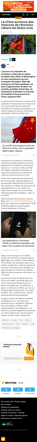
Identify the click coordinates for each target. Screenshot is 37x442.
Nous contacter (6, 404)
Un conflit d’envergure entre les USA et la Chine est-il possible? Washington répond (18, 148)
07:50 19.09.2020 (7, 32)
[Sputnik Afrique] (6, 15)
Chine (21, 320)
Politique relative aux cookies (10, 410)
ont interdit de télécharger (21, 201)
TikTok (32, 324)
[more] (34, 155)
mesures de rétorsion (8, 324)
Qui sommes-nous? (7, 402)
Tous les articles (11, 67)
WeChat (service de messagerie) (11, 328)
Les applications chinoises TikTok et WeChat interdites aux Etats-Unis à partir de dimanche (18, 243)
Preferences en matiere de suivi (11, 418)
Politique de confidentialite (10, 407)
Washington (25, 324)
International (5, 320)
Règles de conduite (7, 415)
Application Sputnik (21, 415)
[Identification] (23, 15)
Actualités (14, 320)
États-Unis (28, 320)
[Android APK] (7, 424)
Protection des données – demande (12, 413)
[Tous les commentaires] (3, 439)
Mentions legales (20, 402)
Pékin (17, 324)
